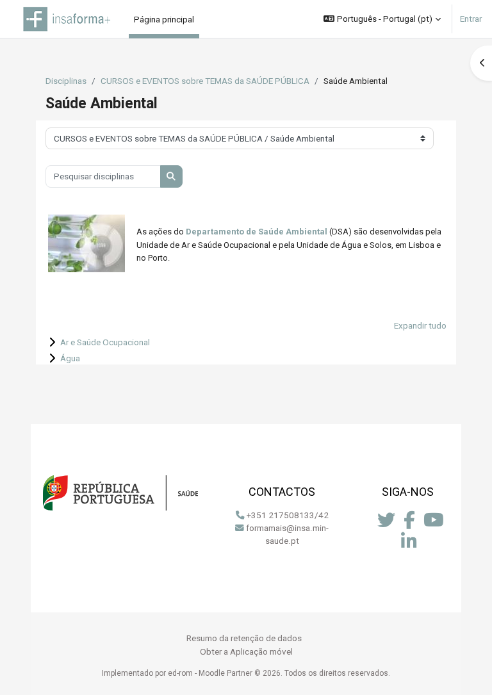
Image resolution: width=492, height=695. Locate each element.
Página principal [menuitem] (164, 19)
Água (70, 358)
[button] (382, 19)
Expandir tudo (420, 325)
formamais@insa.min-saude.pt (287, 534)
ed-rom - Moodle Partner (210, 673)
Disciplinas (65, 81)
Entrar (471, 18)
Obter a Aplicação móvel (246, 651)
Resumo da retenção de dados (244, 638)
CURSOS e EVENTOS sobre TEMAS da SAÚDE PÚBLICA (205, 81)
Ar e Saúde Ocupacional (105, 342)
